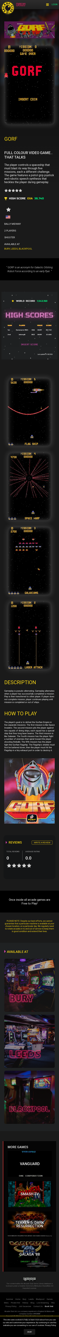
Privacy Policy (50, 1325)
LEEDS (14, 248)
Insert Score (29, 344)
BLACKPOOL (25, 248)
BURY (7, 248)
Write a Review (42, 842)
